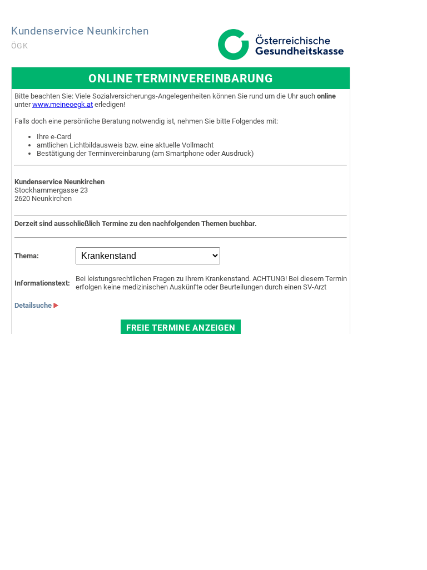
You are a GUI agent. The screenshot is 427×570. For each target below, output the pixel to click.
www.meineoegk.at (62, 104)
